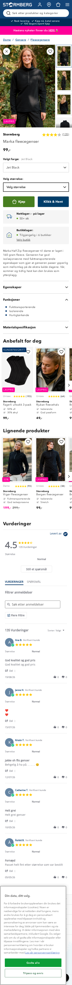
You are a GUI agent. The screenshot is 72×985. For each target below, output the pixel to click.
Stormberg (11, 134)
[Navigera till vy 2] (64, 80)
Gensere (20, 39)
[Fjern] (63, 13)
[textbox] (66, 632)
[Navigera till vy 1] (64, 56)
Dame (7, 39)
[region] (33, 935)
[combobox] (56, 630)
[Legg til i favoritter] (50, 51)
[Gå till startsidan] (17, 4)
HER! (52, 30)
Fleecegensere (40, 39)
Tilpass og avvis (33, 973)
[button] (11, 670)
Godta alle (33, 962)
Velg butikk (23, 239)
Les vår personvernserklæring (42, 952)
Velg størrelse (16, 187)
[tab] (36, 569)
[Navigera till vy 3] (64, 104)
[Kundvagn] (58, 4)
